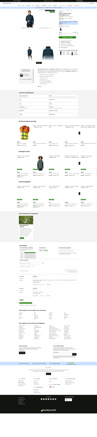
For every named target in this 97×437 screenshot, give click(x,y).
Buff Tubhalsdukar (67, 335)
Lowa (20, 318)
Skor (23, 5)
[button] (30, 18)
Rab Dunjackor (66, 328)
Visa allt (38, 62)
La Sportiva (21, 317)
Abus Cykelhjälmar (67, 337)
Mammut (50, 318)
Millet (35, 314)
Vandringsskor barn (37, 335)
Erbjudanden (77, 5)
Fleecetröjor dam (22, 328)
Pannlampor (21, 337)
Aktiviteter (55, 5)
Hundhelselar (66, 330)
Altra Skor (65, 334)
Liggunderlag (21, 335)
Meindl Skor (51, 337)
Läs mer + (61, 23)
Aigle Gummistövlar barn (53, 328)
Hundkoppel (66, 331)
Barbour (35, 318)
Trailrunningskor (37, 331)
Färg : (64, 26)
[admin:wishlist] (77, 37)
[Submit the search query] (87, 3)
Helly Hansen (36, 317)
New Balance (66, 314)
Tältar (20, 334)
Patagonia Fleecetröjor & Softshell (55, 330)
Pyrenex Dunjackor (52, 331)
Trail (33, 5)
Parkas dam (21, 327)
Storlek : (60, 32)
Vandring (28, 5)
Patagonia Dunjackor (67, 338)
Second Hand (63, 5)
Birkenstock (66, 317)
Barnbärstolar (36, 338)
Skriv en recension (70, 16)
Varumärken (70, 5)
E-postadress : (56, 352)
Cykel (50, 5)
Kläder (19, 5)
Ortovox (20, 314)
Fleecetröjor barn (52, 327)
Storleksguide (75, 32)
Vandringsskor (36, 330)
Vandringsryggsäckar (37, 327)
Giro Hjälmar (66, 327)
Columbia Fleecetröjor (53, 334)
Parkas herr (21, 331)
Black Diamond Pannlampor (54, 335)
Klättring (37, 5)
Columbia (50, 314)
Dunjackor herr (21, 330)
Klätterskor (36, 334)
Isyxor (35, 328)
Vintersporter (44, 5)
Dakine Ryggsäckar (52, 338)
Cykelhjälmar (36, 337)
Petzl (65, 318)
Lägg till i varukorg (67, 37)
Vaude (60, 11)
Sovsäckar (21, 338)
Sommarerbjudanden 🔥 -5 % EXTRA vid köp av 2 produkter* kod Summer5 (48, 7)
